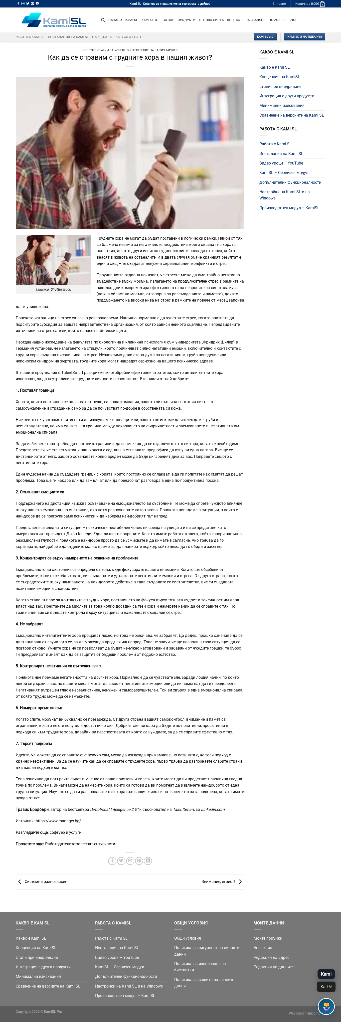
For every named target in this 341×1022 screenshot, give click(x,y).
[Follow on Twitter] (27, 3)
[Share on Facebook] (112, 861)
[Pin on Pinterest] (139, 861)
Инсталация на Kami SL (68, 37)
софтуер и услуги (65, 832)
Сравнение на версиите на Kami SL (291, 115)
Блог (293, 20)
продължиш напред (123, 642)
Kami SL (131, 20)
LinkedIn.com (213, 809)
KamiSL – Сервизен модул (283, 172)
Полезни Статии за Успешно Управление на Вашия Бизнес (130, 50)
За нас (168, 20)
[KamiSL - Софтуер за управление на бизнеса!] (55, 20)
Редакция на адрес (271, 957)
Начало (115, 20)
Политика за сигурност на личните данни (206, 950)
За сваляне (255, 20)
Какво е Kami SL (274, 67)
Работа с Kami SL (30, 37)
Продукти (186, 20)
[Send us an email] (32, 3)
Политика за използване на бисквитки (200, 966)
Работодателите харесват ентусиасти (80, 844)
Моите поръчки (268, 938)
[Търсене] (103, 20)
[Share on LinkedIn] (148, 861)
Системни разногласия (45, 881)
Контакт (234, 20)
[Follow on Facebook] (18, 3)
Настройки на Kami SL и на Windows (284, 194)
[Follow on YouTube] (37, 3)
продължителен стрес (198, 281)
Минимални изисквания (282, 105)
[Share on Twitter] (121, 861)
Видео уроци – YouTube (281, 163)
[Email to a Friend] (130, 861)
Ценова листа (211, 20)
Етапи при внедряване (280, 86)
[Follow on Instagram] (22, 3)
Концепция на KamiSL (279, 76)
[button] (326, 1006)
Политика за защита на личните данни (204, 982)
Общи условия (187, 938)
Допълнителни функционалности (290, 182)
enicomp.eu (316, 1013)
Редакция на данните (274, 967)
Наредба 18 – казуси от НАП (116, 37)
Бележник (263, 947)
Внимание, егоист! (218, 881)
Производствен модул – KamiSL (289, 207)
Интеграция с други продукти (286, 96)
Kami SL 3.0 (151, 20)
